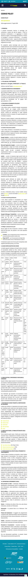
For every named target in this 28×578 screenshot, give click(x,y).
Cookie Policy (14, 546)
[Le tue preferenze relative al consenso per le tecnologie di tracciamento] (25, 575)
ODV (22, 546)
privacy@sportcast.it (17, 86)
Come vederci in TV (12, 543)
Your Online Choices (7, 445)
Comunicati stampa (21, 543)
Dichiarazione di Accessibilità (12, 549)
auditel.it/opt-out (22, 193)
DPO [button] (19, 546)
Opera (4, 428)
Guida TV (5, 1)
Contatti (21, 549)
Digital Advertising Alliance (8, 449)
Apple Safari (5, 424)
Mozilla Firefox (5, 422)
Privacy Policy (7, 546)
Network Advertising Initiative (9, 447)
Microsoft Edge (6, 426)
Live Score (13, 1)
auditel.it (6, 193)
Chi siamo (5, 543)
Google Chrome (6, 420)
